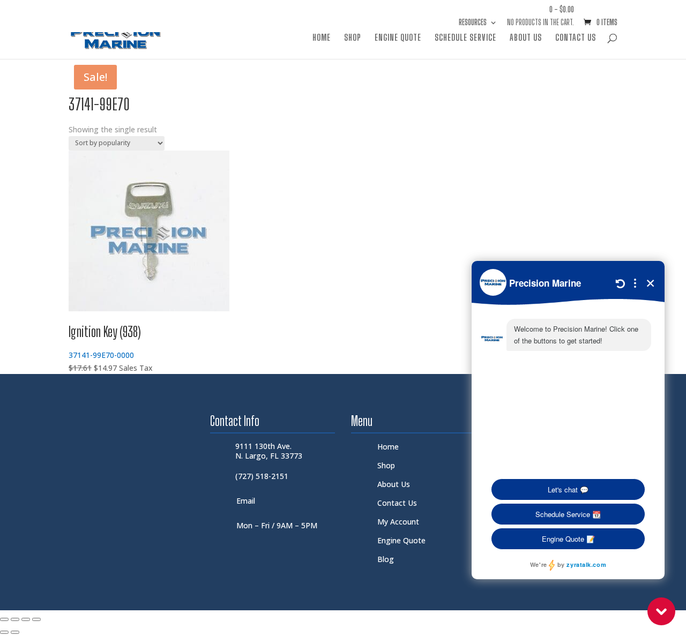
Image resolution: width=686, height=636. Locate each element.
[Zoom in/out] (4, 619)
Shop (352, 38)
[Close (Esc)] (36, 619)
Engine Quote (398, 38)
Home (321, 38)
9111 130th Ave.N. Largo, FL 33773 (268, 451)
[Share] (25, 619)
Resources (473, 23)
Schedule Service (465, 38)
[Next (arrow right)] (15, 632)
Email (245, 501)
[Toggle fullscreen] (15, 619)
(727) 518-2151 (261, 476)
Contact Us (575, 38)
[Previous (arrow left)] (4, 632)
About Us (526, 38)
